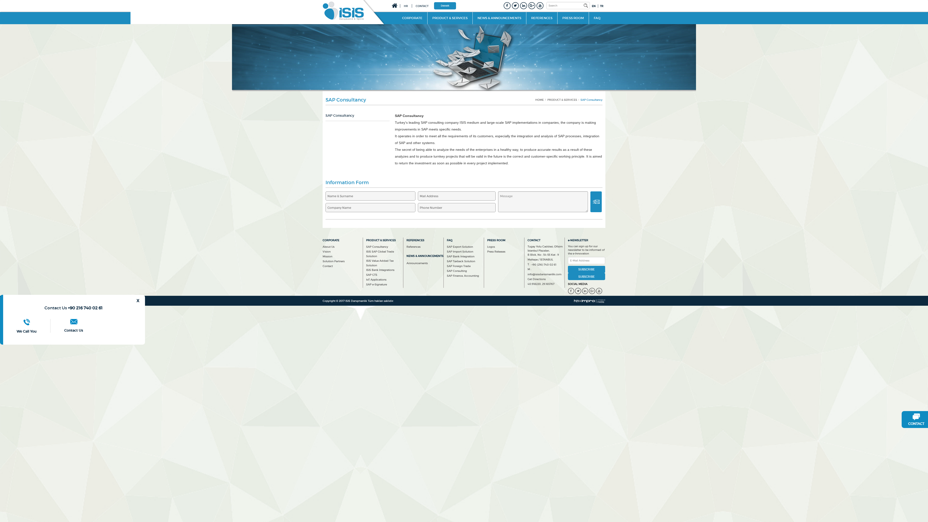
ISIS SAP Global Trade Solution (380, 254)
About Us (328, 246)
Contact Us (73, 330)
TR (601, 6)
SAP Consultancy (377, 246)
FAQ (597, 18)
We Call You (26, 331)
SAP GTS (371, 274)
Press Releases (496, 251)
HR (406, 6)
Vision (327, 251)
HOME (539, 100)
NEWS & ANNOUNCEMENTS (499, 18)
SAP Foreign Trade (459, 266)
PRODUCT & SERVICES (450, 18)
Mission (327, 256)
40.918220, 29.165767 (541, 284)
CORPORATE (414, 18)
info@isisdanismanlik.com (544, 274)
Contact (328, 266)
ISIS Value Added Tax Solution (380, 263)
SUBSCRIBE (586, 276)
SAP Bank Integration (460, 256)
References (413, 246)
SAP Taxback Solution (461, 261)
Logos (491, 246)
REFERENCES (541, 18)
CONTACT (422, 6)
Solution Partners (334, 261)
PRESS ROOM (573, 18)
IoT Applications (376, 279)
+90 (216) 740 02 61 (543, 264)
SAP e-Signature (376, 284)
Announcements (417, 263)
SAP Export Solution (460, 246)
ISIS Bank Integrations (380, 270)
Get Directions (537, 279)
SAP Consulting (457, 271)
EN (594, 6)
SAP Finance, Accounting (463, 275)
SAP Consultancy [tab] (340, 115)
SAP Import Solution (460, 251)
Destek (445, 5)
